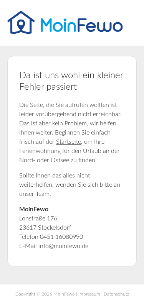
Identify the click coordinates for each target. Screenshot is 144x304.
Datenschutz (116, 294)
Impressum (89, 294)
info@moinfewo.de (63, 246)
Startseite (68, 142)
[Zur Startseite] (65, 32)
